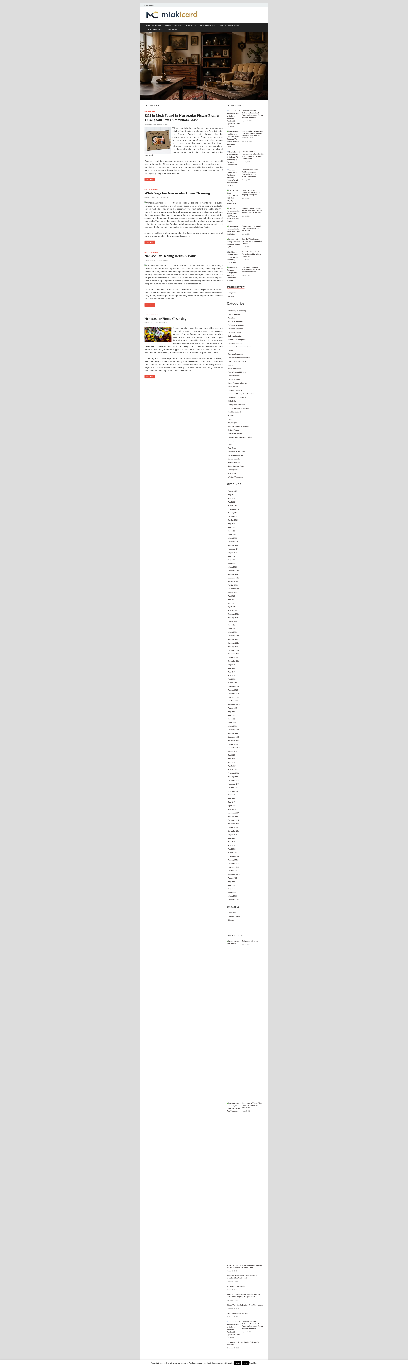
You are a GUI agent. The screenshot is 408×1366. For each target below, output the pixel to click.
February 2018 (233, 773)
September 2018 (233, 748)
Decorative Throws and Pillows (239, 358)
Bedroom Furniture (235, 336)
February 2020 (233, 686)
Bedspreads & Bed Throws (251, 941)
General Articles (233, 376)
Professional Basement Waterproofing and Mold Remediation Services (251, 269)
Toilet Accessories (234, 462)
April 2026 (232, 502)
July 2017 (231, 798)
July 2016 (231, 838)
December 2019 (233, 693)
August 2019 (232, 708)
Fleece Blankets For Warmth (237, 1313)
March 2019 (232, 726)
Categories (232, 293)
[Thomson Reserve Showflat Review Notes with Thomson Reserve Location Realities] (233, 208)
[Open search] (262, 25)
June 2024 (231, 556)
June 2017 (231, 802)
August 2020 (232, 665)
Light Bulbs (232, 401)
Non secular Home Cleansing (165, 318)
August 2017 (232, 795)
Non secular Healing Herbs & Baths (170, 256)
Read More (148, 179)
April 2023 (232, 607)
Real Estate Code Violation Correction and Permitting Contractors (251, 254)
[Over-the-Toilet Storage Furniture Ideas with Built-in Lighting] (233, 239)
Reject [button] (245, 1363)
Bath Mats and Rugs (235, 321)
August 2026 (232, 491)
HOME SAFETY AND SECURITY (230, 25)
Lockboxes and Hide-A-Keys (238, 408)
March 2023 (232, 610)
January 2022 (233, 639)
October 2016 (233, 827)
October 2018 (233, 744)
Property (231, 441)
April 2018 (232, 766)
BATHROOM (156, 25)
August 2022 (232, 621)
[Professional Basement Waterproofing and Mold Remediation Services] (233, 267)
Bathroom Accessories (236, 325)
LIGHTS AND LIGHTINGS (155, 30)
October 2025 (233, 520)
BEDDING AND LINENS (173, 25)
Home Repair (233, 386)
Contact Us (232, 913)
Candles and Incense (151, 189)
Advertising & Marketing (237, 311)
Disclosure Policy (234, 916)
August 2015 (232, 878)
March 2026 (232, 505)
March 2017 (232, 809)
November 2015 (233, 867)
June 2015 (231, 885)
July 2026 (231, 495)
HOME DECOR (191, 25)
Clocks (230, 350)
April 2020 (232, 679)
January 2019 (233, 733)
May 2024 (231, 560)
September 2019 (233, 704)
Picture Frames (149, 112)
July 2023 (231, 596)
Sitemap (231, 920)
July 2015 (231, 881)
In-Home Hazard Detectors (237, 390)
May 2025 (231, 531)
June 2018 (231, 759)
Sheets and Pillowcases (236, 455)
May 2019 (231, 719)
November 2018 (233, 740)
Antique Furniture (234, 314)
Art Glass (231, 318)
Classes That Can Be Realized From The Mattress (245, 1305)
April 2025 (232, 534)
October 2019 (233, 701)
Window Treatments (235, 477)
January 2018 (233, 777)
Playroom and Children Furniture (240, 437)
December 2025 (233, 516)
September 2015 (233, 874)
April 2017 (232, 806)
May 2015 (231, 889)
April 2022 (232, 628)
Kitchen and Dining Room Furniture (241, 394)
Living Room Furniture (236, 405)
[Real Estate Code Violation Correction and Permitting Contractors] (233, 252)
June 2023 (231, 599)
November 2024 (233, 549)
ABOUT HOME (173, 30)
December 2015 (233, 863)
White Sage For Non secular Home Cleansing (177, 193)
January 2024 (233, 574)
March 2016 (232, 853)
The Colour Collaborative (236, 1286)
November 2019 (233, 697)
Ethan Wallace (163, 124)
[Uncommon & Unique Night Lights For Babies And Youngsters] (233, 1103)
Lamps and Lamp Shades (237, 397)
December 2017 (233, 780)
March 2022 (232, 632)
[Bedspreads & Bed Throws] (233, 941)
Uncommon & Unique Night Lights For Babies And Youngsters (252, 1105)
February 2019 (233, 730)
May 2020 (231, 675)
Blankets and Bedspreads (237, 339)
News (230, 419)
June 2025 (231, 527)
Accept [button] (238, 1363)
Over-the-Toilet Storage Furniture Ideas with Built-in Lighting (252, 241)
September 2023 (233, 589)
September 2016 (233, 831)
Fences (230, 365)
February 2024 (233, 571)
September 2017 (233, 791)
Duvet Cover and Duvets (237, 361)
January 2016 (233, 860)
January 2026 (233, 513)
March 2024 (232, 567)
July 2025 (231, 524)
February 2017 (233, 813)
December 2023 (233, 578)
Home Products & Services (237, 383)
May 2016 (231, 845)
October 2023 (233, 585)
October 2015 (233, 871)
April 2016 (232, 849)
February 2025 (233, 542)
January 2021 (233, 646)
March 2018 (232, 769)
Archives (231, 296)
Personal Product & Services (238, 426)
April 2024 (232, 563)
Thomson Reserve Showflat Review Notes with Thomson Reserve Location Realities (252, 210)
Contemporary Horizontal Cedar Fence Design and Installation (251, 228)
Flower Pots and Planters (237, 372)
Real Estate (232, 448)
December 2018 (233, 737)
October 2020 (233, 657)
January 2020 (233, 690)
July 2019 (231, 712)
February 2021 (233, 643)
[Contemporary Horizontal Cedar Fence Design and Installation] (233, 226)
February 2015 (233, 900)
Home (148, 25)
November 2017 (233, 784)
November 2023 (233, 581)
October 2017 (233, 787)
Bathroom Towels (234, 332)
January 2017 (233, 816)
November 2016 (233, 824)
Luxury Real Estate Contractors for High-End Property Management (251, 192)
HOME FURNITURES (207, 25)
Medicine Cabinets (234, 412)
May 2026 (231, 498)
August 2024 (232, 552)
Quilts (230, 444)
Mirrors (231, 415)
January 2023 (233, 618)
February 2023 (233, 614)
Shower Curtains (234, 459)
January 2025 (233, 545)
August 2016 (232, 834)
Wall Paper (232, 473)
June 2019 (231, 715)
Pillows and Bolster (235, 433)
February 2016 (233, 856)
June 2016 (231, 842)
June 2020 (231, 672)
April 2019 (232, 722)
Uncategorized (233, 470)
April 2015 (232, 892)
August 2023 (232, 592)
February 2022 (233, 636)
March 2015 (232, 896)
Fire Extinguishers (234, 368)
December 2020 (233, 650)
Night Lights (232, 423)
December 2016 (233, 820)
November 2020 (233, 654)
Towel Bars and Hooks (236, 466)
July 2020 (231, 668)
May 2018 (231, 762)
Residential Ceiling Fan (236, 452)
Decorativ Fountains (235, 354)
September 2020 (233, 661)
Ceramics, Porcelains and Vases (239, 347)
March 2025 (232, 538)
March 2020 (232, 683)
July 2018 (231, 755)
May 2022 (231, 625)
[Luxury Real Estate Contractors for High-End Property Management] (233, 190)
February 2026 (233, 509)
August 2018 (232, 751)
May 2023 (231, 603)
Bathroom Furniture (235, 329)
